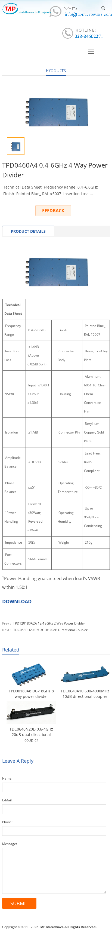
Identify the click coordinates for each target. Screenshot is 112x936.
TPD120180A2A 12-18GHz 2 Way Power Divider (49, 623)
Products (56, 70)
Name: (7, 778)
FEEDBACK (53, 211)
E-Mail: (7, 800)
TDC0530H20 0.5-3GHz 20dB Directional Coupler (50, 630)
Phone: (7, 822)
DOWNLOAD (17, 601)
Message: (9, 843)
